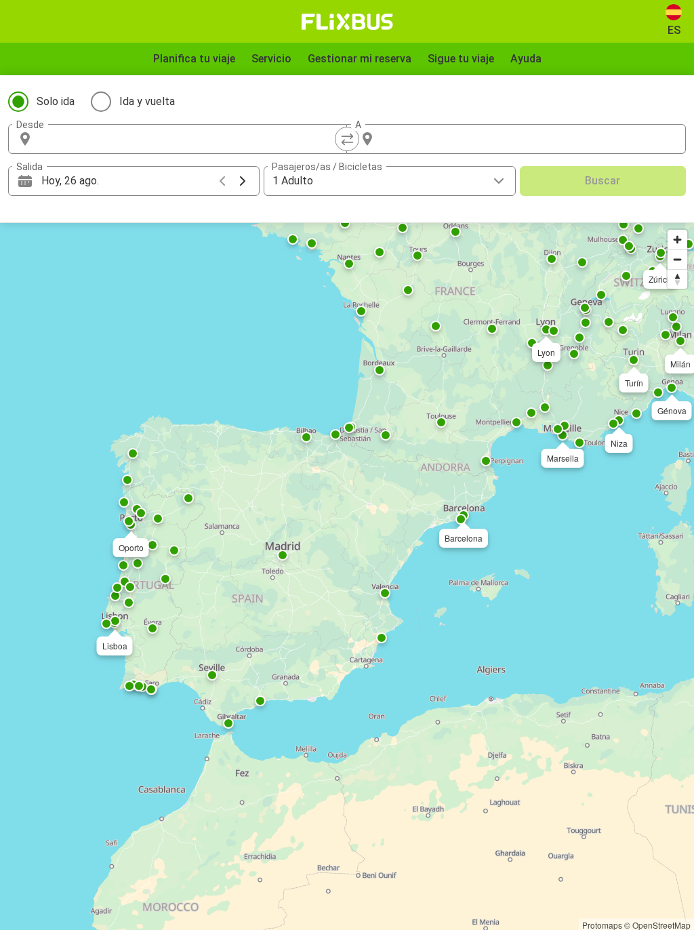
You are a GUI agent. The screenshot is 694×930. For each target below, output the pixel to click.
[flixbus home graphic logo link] (347, 21)
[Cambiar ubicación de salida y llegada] (347, 139)
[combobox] (189, 139)
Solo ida (56, 101)
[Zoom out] (677, 259)
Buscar (602, 180)
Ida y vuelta (147, 101)
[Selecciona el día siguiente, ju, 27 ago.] (242, 181)
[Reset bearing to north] (677, 279)
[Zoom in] (677, 239)
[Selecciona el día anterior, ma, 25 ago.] (222, 181)
